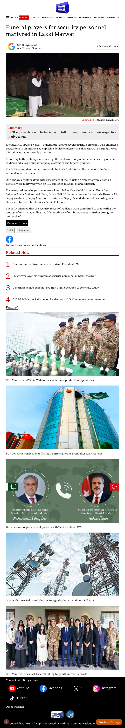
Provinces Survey (109, 722)
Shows (111, 17)
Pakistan (47, 17)
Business (85, 17)
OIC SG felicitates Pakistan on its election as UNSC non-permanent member (59, 299)
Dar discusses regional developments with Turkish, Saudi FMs (44, 527)
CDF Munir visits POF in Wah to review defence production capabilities (50, 380)
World (60, 17)
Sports (71, 17)
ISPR (10, 230)
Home (14, 17)
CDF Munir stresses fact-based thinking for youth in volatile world (46, 674)
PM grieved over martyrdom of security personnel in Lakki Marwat (54, 276)
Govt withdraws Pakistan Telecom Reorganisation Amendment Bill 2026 (50, 600)
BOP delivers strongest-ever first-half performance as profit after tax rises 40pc (54, 453)
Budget (24, 17)
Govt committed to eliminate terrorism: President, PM (46, 264)
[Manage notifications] (6, 721)
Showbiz (98, 17)
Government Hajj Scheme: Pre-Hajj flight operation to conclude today (56, 287)
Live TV (34, 17)
